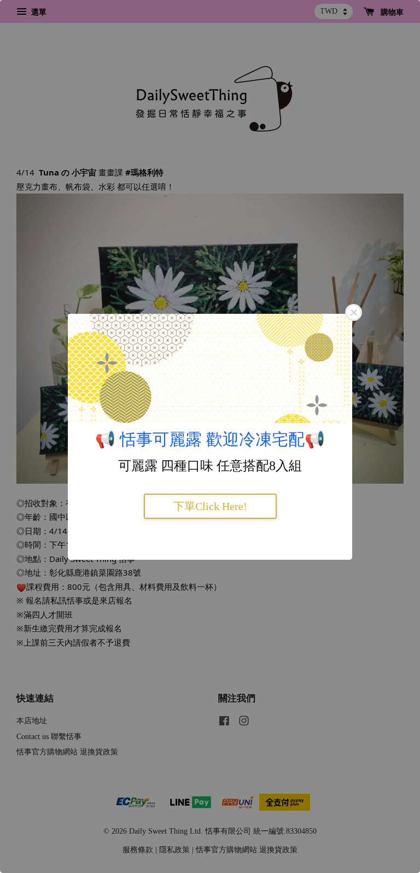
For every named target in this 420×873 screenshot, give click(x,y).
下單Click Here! (210, 506)
